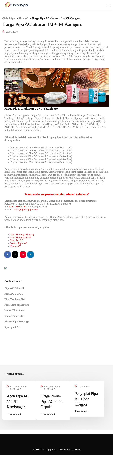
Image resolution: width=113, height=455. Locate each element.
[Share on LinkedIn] (30, 254)
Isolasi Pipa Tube (14, 315)
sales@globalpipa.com (26, 209)
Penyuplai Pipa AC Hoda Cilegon (86, 399)
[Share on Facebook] (7, 254)
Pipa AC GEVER (14, 288)
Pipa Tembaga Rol (14, 299)
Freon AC (15, 246)
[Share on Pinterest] (23, 254)
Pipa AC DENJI (13, 293)
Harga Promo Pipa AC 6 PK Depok (51, 401)
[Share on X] (15, 254)
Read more (13, 414)
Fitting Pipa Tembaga (16, 321)
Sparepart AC (12, 327)
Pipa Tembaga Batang (22, 234)
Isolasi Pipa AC (18, 243)
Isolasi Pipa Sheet (14, 310)
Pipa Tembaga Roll (20, 237)
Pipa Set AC (16, 240)
